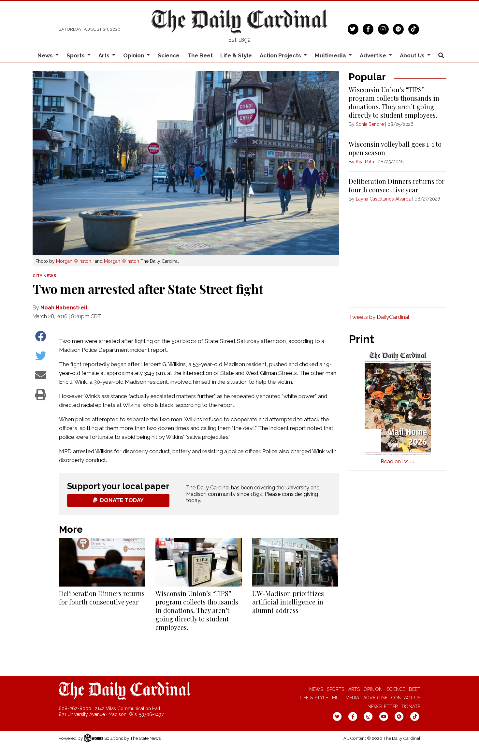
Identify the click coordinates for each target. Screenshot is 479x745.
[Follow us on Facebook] (368, 28)
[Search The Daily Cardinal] (440, 56)
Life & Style (236, 55)
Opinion (373, 689)
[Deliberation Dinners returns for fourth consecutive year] (102, 562)
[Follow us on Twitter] (353, 28)
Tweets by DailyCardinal (379, 317)
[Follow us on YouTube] (383, 716)
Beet (414, 689)
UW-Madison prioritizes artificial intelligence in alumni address (288, 602)
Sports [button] (76, 55)
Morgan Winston (73, 261)
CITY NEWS (44, 276)
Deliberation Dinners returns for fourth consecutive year (102, 597)
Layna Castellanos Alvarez (383, 198)
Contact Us (405, 697)
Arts (354, 689)
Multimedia (345, 697)
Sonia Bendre (370, 124)
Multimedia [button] (331, 55)
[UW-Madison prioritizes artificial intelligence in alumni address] (295, 562)
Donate (411, 706)
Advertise (375, 697)
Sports (335, 689)
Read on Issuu (397, 461)
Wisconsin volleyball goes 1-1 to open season (395, 148)
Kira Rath (365, 161)
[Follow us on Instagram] (383, 28)
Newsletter (383, 706)
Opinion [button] (134, 55)
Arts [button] (104, 55)
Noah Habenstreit (64, 308)
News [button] (45, 55)
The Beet (200, 55)
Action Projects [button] (281, 55)
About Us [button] (413, 55)
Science (169, 55)
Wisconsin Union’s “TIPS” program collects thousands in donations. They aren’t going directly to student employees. (196, 610)
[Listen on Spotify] (398, 28)
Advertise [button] (373, 55)
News (316, 689)
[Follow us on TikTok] (414, 28)
